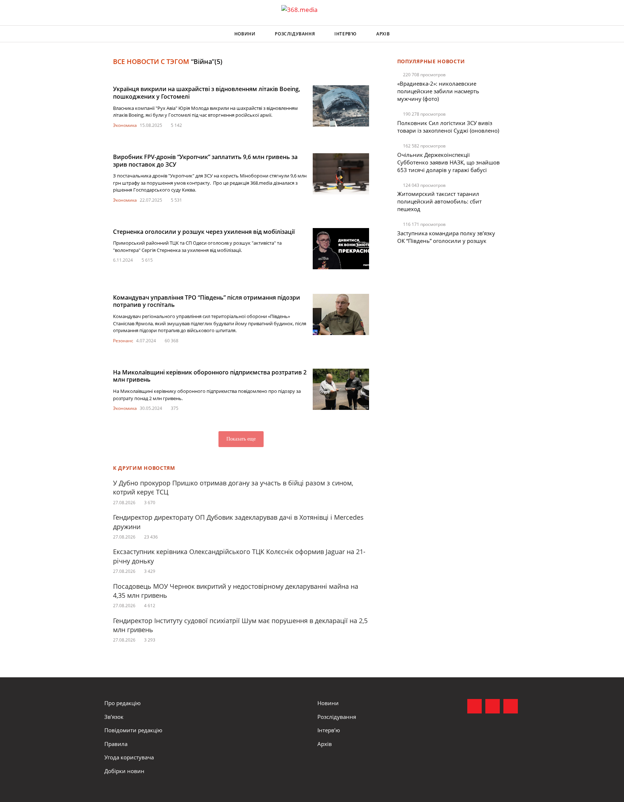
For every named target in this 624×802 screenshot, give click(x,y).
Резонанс (123, 341)
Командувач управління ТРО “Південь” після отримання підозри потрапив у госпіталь (206, 301)
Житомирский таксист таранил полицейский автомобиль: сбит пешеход (439, 201)
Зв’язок (114, 716)
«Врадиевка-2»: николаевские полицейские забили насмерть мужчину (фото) (438, 91)
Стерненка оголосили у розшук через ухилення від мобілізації (204, 232)
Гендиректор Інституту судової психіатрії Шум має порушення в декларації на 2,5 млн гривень (240, 625)
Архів (383, 34)
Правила (115, 743)
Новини (245, 34)
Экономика (125, 125)
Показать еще (241, 439)
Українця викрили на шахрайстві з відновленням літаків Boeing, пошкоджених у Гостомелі (206, 92)
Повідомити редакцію (133, 730)
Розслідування (295, 34)
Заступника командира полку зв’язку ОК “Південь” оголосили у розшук (446, 237)
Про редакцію (122, 703)
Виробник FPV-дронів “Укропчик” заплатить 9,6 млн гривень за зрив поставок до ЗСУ (205, 160)
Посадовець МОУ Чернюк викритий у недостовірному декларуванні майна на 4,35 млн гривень (235, 591)
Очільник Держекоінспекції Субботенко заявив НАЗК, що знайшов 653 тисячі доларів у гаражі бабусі (448, 162)
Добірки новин (124, 771)
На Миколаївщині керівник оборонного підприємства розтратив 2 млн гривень (210, 376)
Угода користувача (129, 757)
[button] (513, 34)
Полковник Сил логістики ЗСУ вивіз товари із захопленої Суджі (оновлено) (448, 126)
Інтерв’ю (345, 34)
